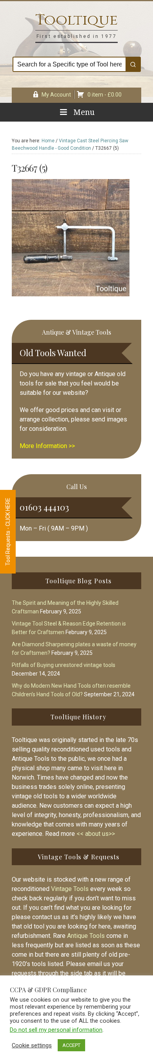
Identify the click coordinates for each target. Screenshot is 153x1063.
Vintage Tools (70, 889)
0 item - (104, 94)
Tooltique (76, 20)
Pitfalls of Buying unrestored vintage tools (63, 665)
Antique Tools (86, 935)
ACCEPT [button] (71, 1045)
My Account (56, 94)
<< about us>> (95, 833)
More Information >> (47, 446)
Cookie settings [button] (32, 1045)
